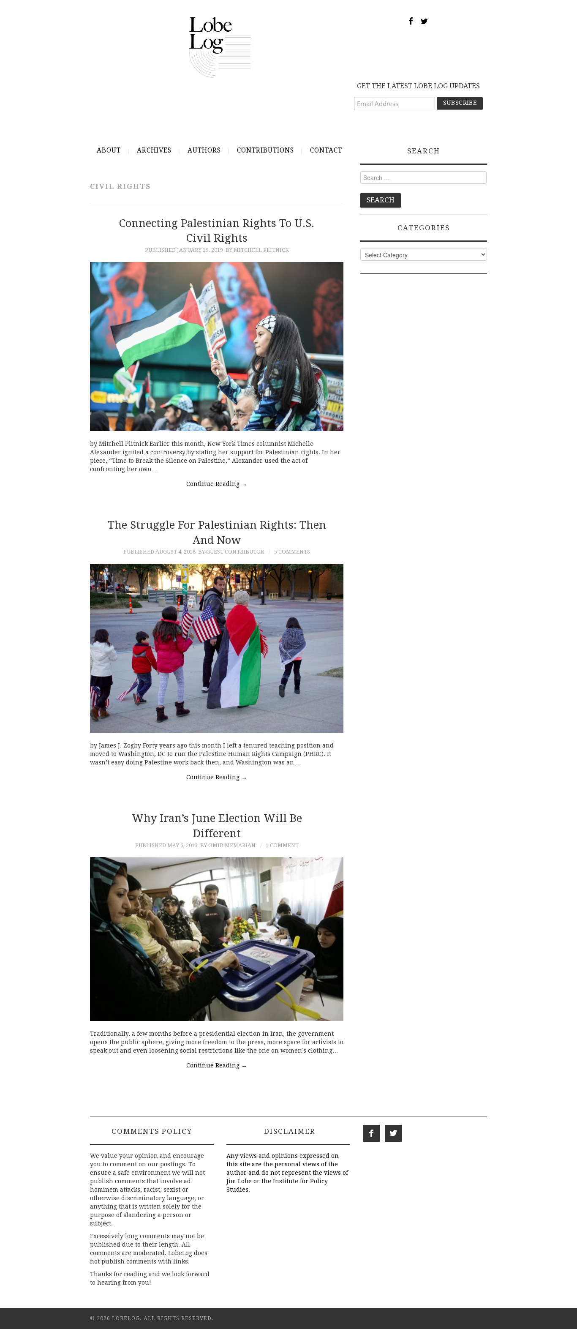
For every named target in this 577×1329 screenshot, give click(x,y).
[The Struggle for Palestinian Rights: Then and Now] (216, 648)
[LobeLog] (219, 47)
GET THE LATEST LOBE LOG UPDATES (418, 86)
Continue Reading (216, 483)
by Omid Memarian (228, 845)
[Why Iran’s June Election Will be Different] (216, 939)
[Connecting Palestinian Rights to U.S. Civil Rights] (216, 346)
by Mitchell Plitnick (257, 250)
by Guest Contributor (231, 552)
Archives (154, 150)
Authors (204, 150)
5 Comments (292, 552)
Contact (326, 150)
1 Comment (282, 845)
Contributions (265, 150)
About (109, 150)
